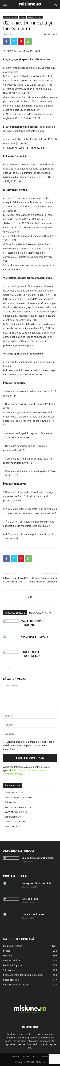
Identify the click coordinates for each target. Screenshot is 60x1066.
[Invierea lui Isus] (11, 903)
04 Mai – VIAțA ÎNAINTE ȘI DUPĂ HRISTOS (16, 580)
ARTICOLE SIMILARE (15, 612)
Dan (30, 596)
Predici (33, 12)
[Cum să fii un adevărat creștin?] (11, 862)
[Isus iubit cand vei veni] (11, 918)
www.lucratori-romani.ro (18, 797)
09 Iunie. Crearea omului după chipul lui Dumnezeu (43, 580)
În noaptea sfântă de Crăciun (37, 883)
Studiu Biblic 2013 (35, 17)
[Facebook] (6, 41)
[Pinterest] (21, 41)
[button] (5, 4)
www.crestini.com (14, 792)
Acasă (6, 12)
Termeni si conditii (30, 1056)
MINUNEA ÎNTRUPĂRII (34, 636)
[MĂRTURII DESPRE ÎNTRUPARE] (11, 624)
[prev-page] (5, 668)
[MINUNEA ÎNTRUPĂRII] (11, 640)
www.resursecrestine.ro (18, 807)
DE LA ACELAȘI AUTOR (40, 612)
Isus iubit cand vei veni (33, 914)
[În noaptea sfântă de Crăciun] (11, 887)
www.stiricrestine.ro (16, 811)
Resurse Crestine (19, 12)
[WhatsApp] (28, 41)
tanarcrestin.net (13, 816)
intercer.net (11, 802)
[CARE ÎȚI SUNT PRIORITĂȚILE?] (11, 655)
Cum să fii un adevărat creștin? (38, 858)
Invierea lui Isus (30, 899)
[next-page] (10, 668)
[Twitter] (14, 41)
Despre (15, 1056)
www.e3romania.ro (15, 821)
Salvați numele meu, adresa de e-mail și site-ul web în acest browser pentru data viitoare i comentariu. (29, 745)
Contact (44, 1056)
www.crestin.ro (13, 826)
